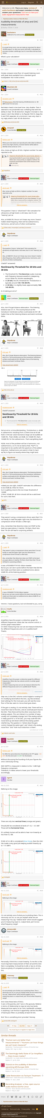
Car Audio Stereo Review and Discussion (25, 1058)
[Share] (37, 40)
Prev (14, 1026)
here (27, 12)
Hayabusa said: (7, 407)
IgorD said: (5, 895)
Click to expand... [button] (22, 205)
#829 (41, 403)
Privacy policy (25, 1109)
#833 (41, 585)
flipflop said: (6, 140)
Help (33, 1109)
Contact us (4, 1109)
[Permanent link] (9, 270)
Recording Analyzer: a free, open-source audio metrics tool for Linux (23, 1085)
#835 (41, 672)
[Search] (41, 2)
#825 (41, 184)
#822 (41, 69)
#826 (41, 241)
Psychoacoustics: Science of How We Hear (25, 1047)
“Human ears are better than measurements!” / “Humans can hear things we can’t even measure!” (24, 1042)
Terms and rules (15, 1109)
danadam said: (7, 99)
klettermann (9, 1077)
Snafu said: (5, 676)
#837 (41, 785)
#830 (41, 465)
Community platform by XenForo (18, 1113)
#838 (41, 891)
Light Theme (7, 1106)
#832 (41, 543)
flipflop (5, 28)
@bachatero (9, 102)
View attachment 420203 (10, 365)
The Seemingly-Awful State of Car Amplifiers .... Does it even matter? (24, 1054)
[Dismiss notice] (41, 8)
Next (29, 1026)
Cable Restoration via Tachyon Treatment (23, 1075)
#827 (41, 304)
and (11, 122)
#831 (41, 514)
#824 (41, 135)
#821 (41, 40)
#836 (41, 746)
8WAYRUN (24, 1116)
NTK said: (5, 352)
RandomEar (9, 1047)
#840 (41, 983)
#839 (41, 937)
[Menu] (2, 2)
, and (16, 81)
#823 (41, 94)
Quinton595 (9, 1058)
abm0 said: (5, 188)
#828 (41, 348)
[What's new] (37, 2)
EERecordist (9, 1069)
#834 (41, 616)
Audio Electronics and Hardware (23, 1077)
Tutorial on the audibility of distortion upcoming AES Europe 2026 (21, 1065)
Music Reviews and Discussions (21, 1089)
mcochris (8, 1089)
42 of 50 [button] (22, 1026)
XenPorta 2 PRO (5, 1116)
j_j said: (4, 44)
